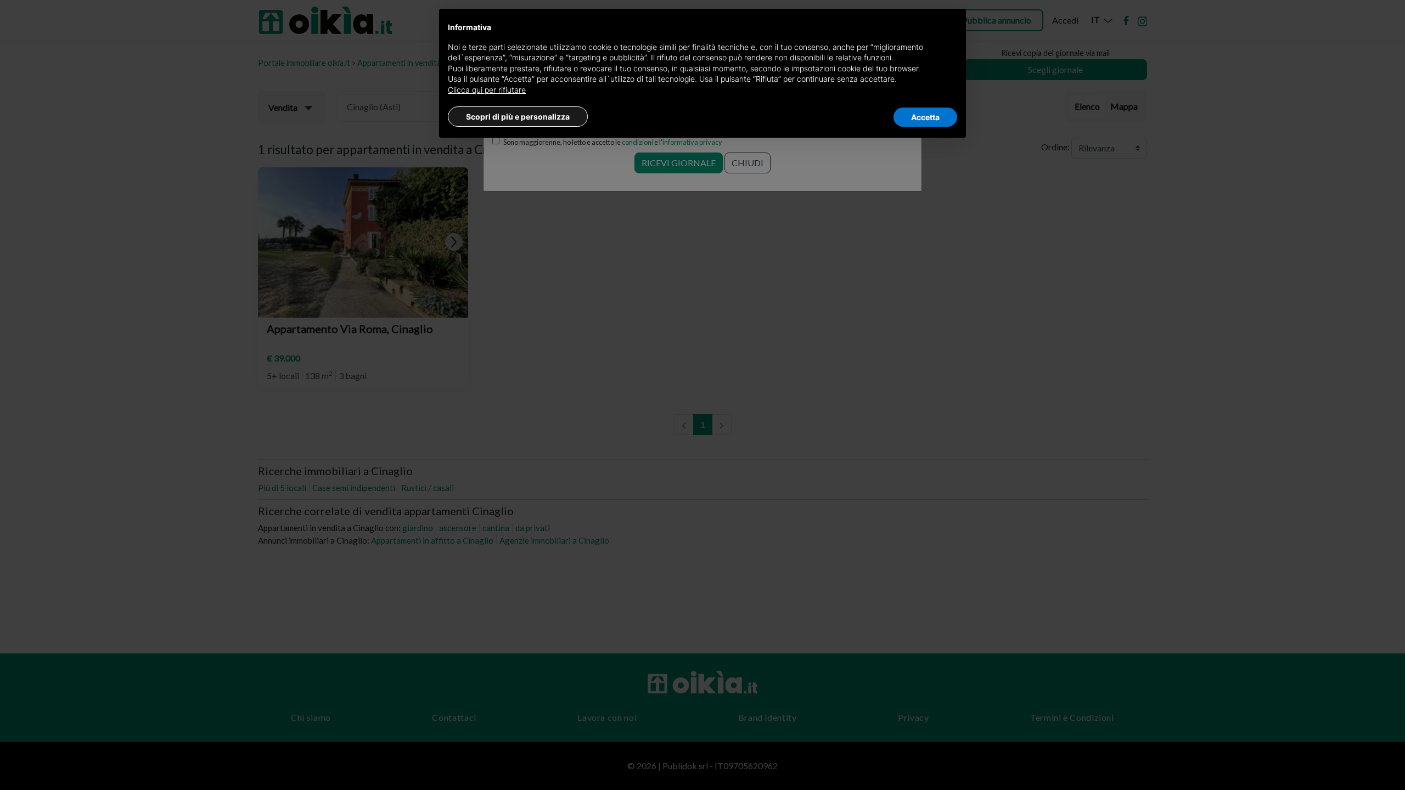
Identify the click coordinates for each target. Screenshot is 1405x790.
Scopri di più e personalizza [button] (518, 116)
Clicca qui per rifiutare (487, 89)
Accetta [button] (925, 117)
